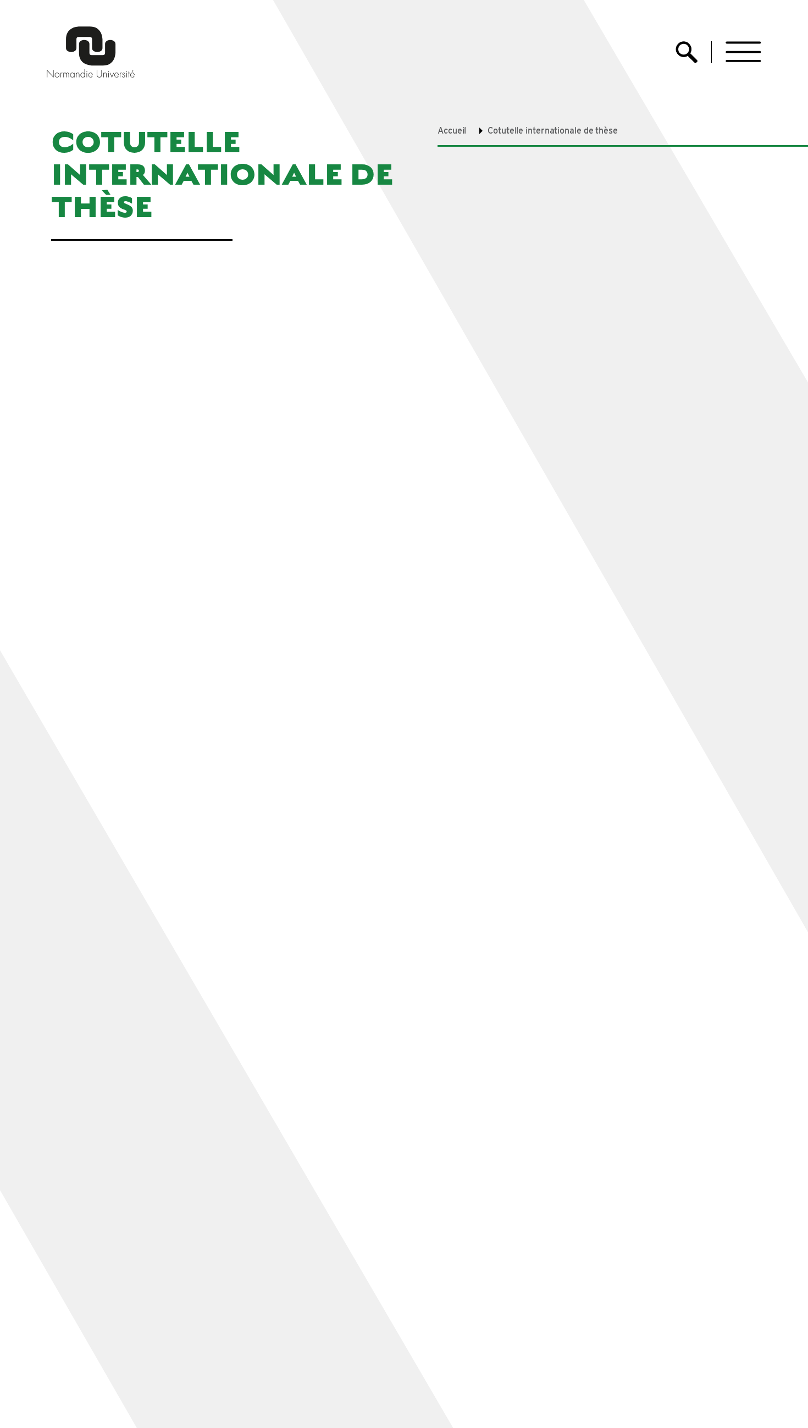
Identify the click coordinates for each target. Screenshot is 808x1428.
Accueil (452, 130)
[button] (743, 52)
